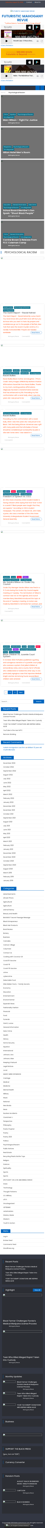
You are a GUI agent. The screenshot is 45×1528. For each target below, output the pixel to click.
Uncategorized (9, 310)
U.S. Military (7, 1195)
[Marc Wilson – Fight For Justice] (22, 110)
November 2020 (9, 857)
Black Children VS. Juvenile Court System (19, 655)
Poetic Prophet (9, 1129)
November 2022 (9, 763)
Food (5, 1015)
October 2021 (8, 814)
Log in (5, 1236)
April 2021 (6, 837)
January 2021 (8, 849)
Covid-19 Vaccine (10, 968)
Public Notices (8, 1148)
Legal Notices (8, 1066)
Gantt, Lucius (8, 307)
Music (5, 1098)
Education (7, 992)
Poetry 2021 (7, 1137)
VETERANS (6, 1207)
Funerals (6, 1019)
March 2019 (7, 873)
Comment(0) (26, 336)
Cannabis (6, 941)
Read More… (36, 332)
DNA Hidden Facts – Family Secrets (16, 984)
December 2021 (9, 806)
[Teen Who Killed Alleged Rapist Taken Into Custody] (22, 1342)
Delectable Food (9, 980)
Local (13, 577)
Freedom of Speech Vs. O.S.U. (17, 496)
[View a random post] (42, 88)
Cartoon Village (9, 945)
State (5, 652)
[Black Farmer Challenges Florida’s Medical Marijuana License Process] (22, 1306)
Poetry (5, 1133)
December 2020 (9, 853)
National (6, 491)
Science (6, 1164)
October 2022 (8, 767)
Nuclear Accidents (10, 1113)
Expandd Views (8, 1004)
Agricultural (7, 902)
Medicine (6, 1086)
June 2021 (7, 830)
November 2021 (9, 810)
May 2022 (6, 786)
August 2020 (8, 869)
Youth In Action (9, 1223)
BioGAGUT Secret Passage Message (16, 917)
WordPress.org (8, 1248)
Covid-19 (6, 964)
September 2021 (9, 818)
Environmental (8, 1000)
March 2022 (7, 794)
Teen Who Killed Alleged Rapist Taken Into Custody (22, 720)
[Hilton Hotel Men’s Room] (22, 143)
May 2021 (6, 833)
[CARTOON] (9, 1493)
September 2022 (9, 771)
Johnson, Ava (8, 1055)
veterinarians (8, 1211)
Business (6, 937)
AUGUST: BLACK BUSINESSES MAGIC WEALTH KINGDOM (28, 1482)
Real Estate (7, 1152)
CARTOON (21, 1490)
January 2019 (8, 880)
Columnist (7, 949)
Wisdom (6, 1219)
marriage (6, 1078)
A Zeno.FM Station (7, 45)
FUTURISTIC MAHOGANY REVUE (22, 18)
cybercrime (7, 976)
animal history (8, 910)
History (5, 1039)
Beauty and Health (10, 914)
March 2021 (7, 841)
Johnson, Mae (8, 1058)
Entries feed (7, 1240)
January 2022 (8, 802)
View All (37, 1290)
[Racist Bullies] (22, 355)
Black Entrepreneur (10, 921)
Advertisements (9, 894)
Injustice (16, 370)
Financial (6, 1011)
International (16, 646)
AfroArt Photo (8, 898)
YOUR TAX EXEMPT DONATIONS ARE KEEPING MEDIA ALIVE (21, 725)
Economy (6, 988)
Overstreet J (8, 1117)
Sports (5, 1172)
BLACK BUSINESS (23, 1502)
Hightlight (10, 1290)
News (13, 491)
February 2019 (8, 877)
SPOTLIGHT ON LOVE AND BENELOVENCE (17, 1180)
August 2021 (7, 822)
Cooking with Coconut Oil (13, 957)
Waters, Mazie (8, 1215)
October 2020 (8, 861)
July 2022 (6, 779)
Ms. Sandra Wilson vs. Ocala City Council (19, 583)
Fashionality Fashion (10, 1007)
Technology (7, 1188)
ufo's (5, 1199)
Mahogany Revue (13, 336)
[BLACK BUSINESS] (9, 1505)
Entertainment (8, 996)
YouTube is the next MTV (12, 730)
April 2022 (6, 790)
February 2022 (8, 798)
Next (21, 692)
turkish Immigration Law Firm (14, 747)
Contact (29, 2)
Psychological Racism (22, 307)
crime (5, 972)
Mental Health (25, 370)
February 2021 (8, 845)
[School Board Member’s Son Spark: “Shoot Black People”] (22, 189)
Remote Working (9, 734)
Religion (6, 1160)
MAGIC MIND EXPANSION (12, 1074)
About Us (38, 2)
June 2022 (7, 783)
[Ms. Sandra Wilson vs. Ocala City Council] (22, 552)
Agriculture (7, 906)
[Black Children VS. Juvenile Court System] (22, 631)
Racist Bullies (9, 375)
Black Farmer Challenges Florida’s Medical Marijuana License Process (23, 715)
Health (5, 1035)
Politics (29, 491)
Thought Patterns (10, 1192)
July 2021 (6, 826)
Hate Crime (7, 370)
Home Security (9, 1043)
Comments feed (9, 1244)
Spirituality (24, 373)
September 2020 (9, 865)
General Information (11, 1027)
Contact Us (7, 953)
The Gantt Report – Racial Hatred (19, 312)
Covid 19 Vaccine (9, 961)
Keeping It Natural (10, 1062)
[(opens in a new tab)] (9, 1408)
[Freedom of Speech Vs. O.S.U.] (22, 468)
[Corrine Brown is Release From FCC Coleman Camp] (22, 235)
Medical (6, 1082)
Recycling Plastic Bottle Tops (14, 1156)
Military (6, 1094)
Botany (6, 933)
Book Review (8, 929)
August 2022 (8, 775)
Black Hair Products (10, 925)
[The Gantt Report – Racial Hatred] (22, 280)
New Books (7, 1105)
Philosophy (7, 1125)
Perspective (21, 491)
